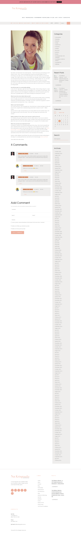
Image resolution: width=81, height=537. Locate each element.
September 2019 (58, 259)
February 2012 (58, 425)
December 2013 (58, 387)
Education (57, 41)
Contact (60, 17)
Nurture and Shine (44, 136)
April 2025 (57, 162)
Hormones (57, 46)
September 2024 (58, 170)
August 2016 (57, 328)
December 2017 (58, 298)
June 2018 (57, 287)
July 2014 (57, 374)
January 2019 (57, 274)
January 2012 (57, 426)
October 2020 (58, 235)
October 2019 (58, 257)
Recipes (56, 54)
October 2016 (58, 324)
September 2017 (58, 304)
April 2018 (57, 291)
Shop (56, 17)
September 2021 (58, 214)
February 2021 (58, 227)
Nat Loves (57, 50)
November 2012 (58, 408)
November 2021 (58, 211)
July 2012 (57, 415)
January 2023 (57, 185)
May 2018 (57, 289)
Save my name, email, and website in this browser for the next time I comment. (28, 222)
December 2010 (58, 451)
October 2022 (58, 190)
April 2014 (57, 380)
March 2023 (57, 181)
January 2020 (57, 252)
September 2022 (58, 192)
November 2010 (58, 452)
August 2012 (57, 413)
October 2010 (58, 454)
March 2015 (57, 359)
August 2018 (57, 283)
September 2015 (58, 348)
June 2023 (57, 175)
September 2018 (58, 281)
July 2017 (57, 307)
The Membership (38, 17)
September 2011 (58, 434)
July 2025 (57, 157)
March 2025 (57, 164)
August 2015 (57, 350)
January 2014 (57, 386)
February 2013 (58, 402)
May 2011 (57, 441)
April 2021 (57, 224)
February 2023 (58, 183)
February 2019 (58, 272)
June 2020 (57, 242)
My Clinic (52, 17)
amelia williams (17, 139)
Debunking (57, 39)
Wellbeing (57, 64)
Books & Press (41, 502)
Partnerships (40, 487)
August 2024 (57, 172)
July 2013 (57, 393)
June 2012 (57, 417)
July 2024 (57, 173)
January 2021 (57, 229)
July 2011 (57, 438)
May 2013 (57, 397)
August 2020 (57, 239)
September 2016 (58, 326)
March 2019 (57, 270)
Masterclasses (46, 17)
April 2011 (57, 443)
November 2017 (58, 300)
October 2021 (58, 213)
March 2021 (57, 226)
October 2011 (58, 432)
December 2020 (58, 231)
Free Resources (29, 17)
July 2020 (57, 240)
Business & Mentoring (42, 495)
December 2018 (58, 276)
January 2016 (57, 341)
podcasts (57, 52)
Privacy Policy (40, 504)
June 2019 (57, 265)
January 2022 (57, 207)
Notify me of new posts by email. (18, 228)
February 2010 (58, 460)
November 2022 (58, 188)
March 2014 (57, 382)
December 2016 (58, 320)
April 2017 (57, 313)
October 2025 (58, 151)
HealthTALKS (58, 44)
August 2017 (57, 306)
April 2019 (57, 268)
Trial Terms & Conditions (43, 506)
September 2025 (58, 153)
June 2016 (57, 332)
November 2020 (58, 233)
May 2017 (57, 311)
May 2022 (57, 199)
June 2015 (57, 354)
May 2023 (57, 177)
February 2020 (58, 250)
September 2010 (58, 456)
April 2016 (57, 335)
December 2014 (58, 365)
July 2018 (57, 285)
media (22, 139)
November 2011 (58, 430)
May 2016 (57, 333)
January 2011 (57, 449)
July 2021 (57, 218)
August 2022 (57, 194)
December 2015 (58, 343)
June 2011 (57, 440)
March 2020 (57, 248)
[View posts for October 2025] (55, 112)
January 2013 (57, 404)
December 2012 (58, 406)
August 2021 (57, 216)
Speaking (39, 498)
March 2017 (57, 315)
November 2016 (58, 322)
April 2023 (57, 179)
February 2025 (58, 166)
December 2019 (58, 253)
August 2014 (57, 373)
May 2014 (57, 378)
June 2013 (57, 395)
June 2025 (57, 159)
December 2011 (58, 428)
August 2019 (57, 261)
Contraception (58, 37)
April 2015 (57, 358)
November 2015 (58, 345)
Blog (39, 485)
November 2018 (58, 278)
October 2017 (58, 302)
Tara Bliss (18, 129)
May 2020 (57, 244)
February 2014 (58, 384)
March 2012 (57, 423)
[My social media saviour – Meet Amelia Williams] (31, 50)
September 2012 (58, 412)
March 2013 (57, 400)
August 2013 (57, 391)
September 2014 (58, 371)
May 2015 (57, 356)
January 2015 (57, 363)
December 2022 (58, 187)
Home (52, 23)
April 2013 (57, 399)
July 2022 (57, 196)
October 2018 (58, 280)
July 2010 (57, 458)
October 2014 (58, 369)
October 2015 (58, 346)
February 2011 (58, 447)
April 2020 (57, 246)
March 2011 (57, 445)
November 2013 (58, 389)
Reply (20, 159)
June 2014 (57, 376)
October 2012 (58, 410)
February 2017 (58, 317)
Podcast (39, 484)
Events (39, 500)
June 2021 (57, 220)
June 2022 (57, 198)
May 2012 (57, 419)
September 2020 (58, 237)
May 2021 (57, 222)
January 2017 (57, 319)
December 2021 (58, 209)
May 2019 (57, 266)
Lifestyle (56, 23)
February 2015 (58, 361)
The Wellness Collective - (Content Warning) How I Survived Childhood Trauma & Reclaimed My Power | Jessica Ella (63, 93)
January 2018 (57, 296)
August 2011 (57, 436)
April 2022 (57, 201)
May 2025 (57, 160)
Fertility (56, 42)
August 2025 (57, 155)
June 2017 (57, 309)
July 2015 (57, 352)
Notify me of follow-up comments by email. (20, 226)
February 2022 (58, 205)
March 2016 (57, 337)
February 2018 (58, 294)
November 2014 (58, 367)
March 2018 (57, 293)
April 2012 (57, 421)
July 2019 (57, 263)
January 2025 (57, 168)
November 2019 (58, 255)
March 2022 (57, 203)
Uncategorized (58, 62)
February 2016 (58, 339)
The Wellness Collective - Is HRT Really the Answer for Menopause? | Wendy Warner (63, 78)
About (23, 17)
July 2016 (57, 330)
